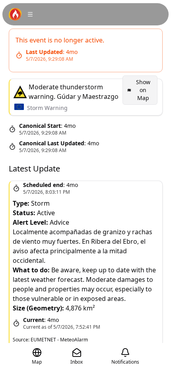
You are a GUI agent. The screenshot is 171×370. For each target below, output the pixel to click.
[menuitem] (139, 90)
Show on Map (143, 90)
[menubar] (140, 90)
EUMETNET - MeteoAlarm (59, 339)
